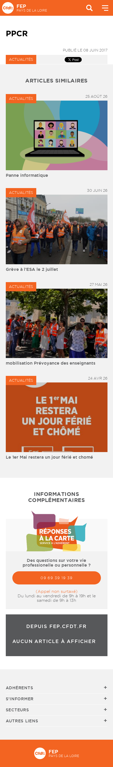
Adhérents (19, 688)
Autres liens (22, 721)
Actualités (21, 59)
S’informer (20, 699)
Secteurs (17, 710)
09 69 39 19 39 (56, 578)
